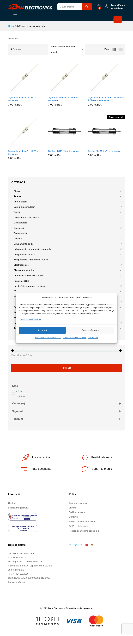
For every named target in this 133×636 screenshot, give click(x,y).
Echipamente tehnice (24, 254)
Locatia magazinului (18, 507)
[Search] (118, 19)
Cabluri (17, 212)
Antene (17, 196)
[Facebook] (70, 545)
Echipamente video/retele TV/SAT (31, 259)
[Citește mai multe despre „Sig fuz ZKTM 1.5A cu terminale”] (102, 145)
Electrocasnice (21, 265)
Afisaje (17, 191)
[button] (22, 92)
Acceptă (42, 330)
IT (15, 291)
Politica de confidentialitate (74, 337)
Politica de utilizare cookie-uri (48, 337)
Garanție (73, 516)
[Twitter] (75, 545)
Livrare (72, 507)
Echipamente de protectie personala (32, 249)
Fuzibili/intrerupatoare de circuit (30, 286)
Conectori (19, 228)
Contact (12, 503)
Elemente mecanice (24, 270)
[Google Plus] (81, 545)
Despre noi (93, 337)
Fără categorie (21, 280)
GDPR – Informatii (78, 526)
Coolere (18, 238)
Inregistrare (117, 8)
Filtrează (66, 367)
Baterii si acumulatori (24, 207)
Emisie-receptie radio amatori (29, 275)
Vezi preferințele (90, 330)
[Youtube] (86, 545)
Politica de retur (77, 512)
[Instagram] (92, 545)
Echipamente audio (24, 244)
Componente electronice (26, 217)
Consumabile (20, 233)
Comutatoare (20, 222)
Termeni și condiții (78, 503)
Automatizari (20, 201)
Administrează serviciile (30, 319)
